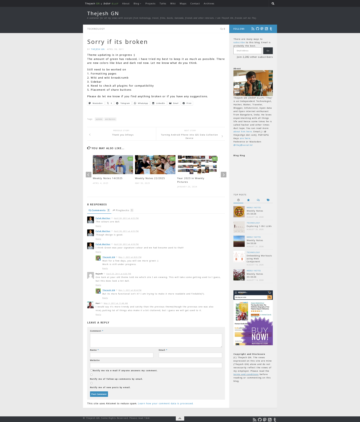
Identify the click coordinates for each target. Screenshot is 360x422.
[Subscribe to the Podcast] (253, 28)
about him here (242, 131)
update (99, 119)
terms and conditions (246, 374)
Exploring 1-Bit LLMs (259, 226)
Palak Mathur (103, 218)
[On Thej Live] (271, 28)
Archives (209, 3)
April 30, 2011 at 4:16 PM (126, 244)
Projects (150, 3)
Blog (136, 3)
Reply (98, 226)
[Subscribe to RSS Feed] (266, 28)
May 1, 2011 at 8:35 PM (130, 257)
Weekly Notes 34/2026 (255, 242)
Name (94, 350)
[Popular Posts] (248, 200)
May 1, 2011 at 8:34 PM (130, 290)
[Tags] (268, 200)
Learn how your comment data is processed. (166, 403)
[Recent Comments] (258, 200)
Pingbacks (124, 210)
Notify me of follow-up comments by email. (116, 379)
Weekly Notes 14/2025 (108, 178)
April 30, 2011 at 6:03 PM (118, 273)
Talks (162, 3)
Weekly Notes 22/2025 (150, 178)
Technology (96, 28)
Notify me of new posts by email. (110, 387)
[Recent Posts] (238, 200)
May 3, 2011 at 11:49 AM (116, 303)
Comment (96, 331)
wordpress (110, 119)
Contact (195, 3)
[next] (223, 174)
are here (245, 138)
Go (268, 50)
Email (163, 350)
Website (95, 360)
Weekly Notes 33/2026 (255, 275)
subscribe (239, 42)
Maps (183, 3)
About (126, 3)
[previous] (88, 174)
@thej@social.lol (243, 145)
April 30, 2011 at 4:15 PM (126, 218)
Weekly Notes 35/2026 (255, 212)
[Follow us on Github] (257, 28)
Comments (100, 210)
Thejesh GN (103, 13)
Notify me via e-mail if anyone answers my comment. (125, 370)
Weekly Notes (254, 207)
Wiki (173, 3)
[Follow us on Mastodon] (262, 28)
